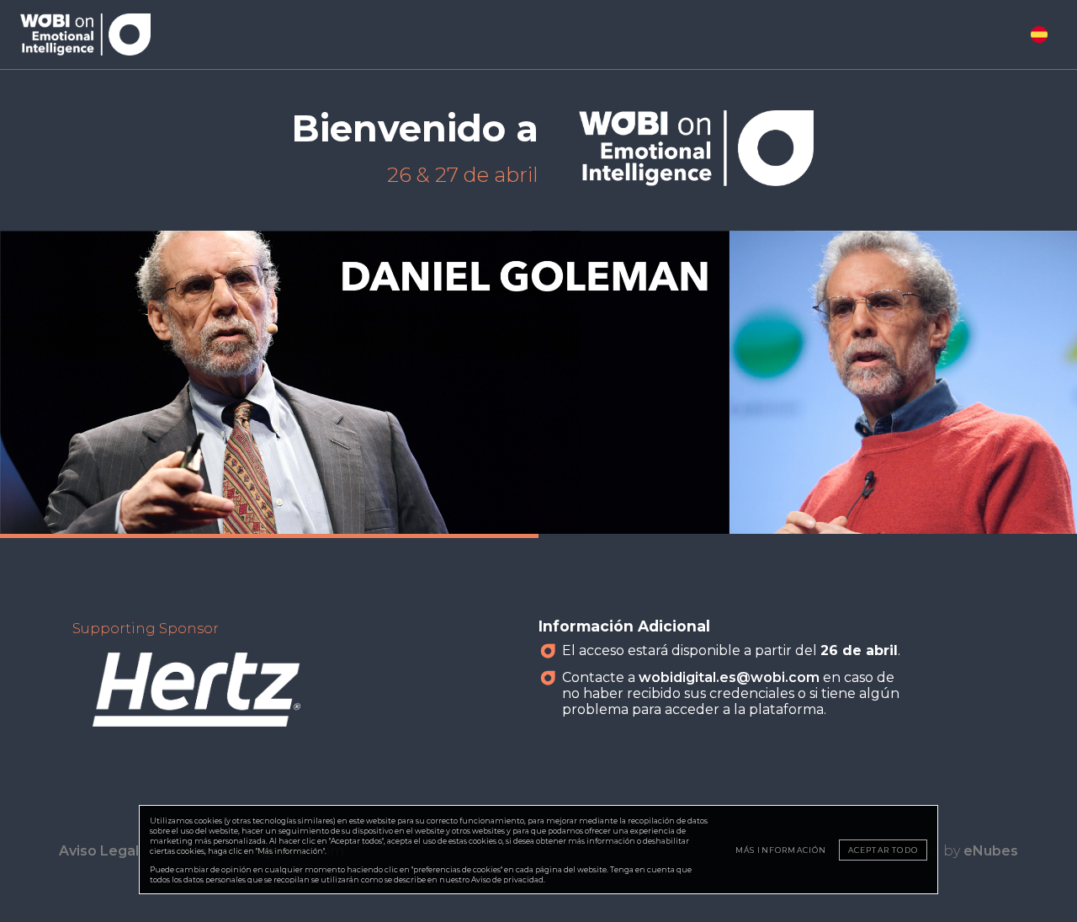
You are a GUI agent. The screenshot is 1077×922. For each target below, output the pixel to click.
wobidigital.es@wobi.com (729, 677)
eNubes (990, 851)
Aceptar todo (883, 850)
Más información (781, 850)
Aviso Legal (99, 851)
